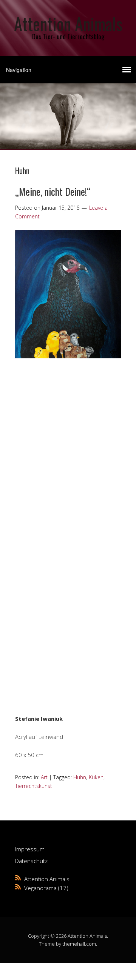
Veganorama (40, 888)
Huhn (79, 777)
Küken (96, 777)
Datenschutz (31, 861)
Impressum (30, 849)
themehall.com (79, 943)
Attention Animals (68, 23)
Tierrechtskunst (33, 785)
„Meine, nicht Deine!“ (53, 191)
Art (44, 777)
